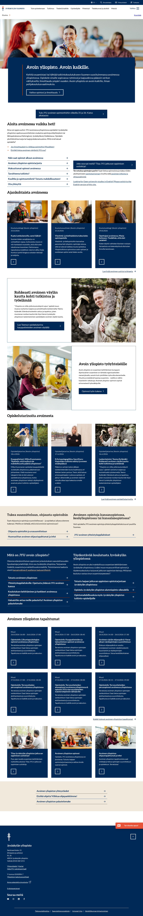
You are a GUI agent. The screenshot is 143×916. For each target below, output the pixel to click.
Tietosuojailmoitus (42, 911)
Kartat (20, 866)
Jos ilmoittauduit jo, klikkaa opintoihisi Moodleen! (32, 147)
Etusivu (5, 15)
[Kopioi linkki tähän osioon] (50, 192)
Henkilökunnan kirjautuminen (96, 911)
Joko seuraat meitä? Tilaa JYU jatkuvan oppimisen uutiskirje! (100, 165)
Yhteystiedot (12, 866)
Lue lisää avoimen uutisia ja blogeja (118, 271)
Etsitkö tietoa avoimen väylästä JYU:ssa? (28, 150)
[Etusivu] (13, 8)
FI (94, 3)
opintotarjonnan (93, 173)
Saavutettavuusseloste (61, 911)
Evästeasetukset (13, 888)
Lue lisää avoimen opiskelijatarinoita (117, 499)
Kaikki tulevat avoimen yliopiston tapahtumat (113, 719)
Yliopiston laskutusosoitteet (18, 877)
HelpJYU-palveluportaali (16, 869)
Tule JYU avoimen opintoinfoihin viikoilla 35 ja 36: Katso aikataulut (66, 114)
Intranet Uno (77, 911)
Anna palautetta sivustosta (17, 882)
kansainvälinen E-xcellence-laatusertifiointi (31, 570)
